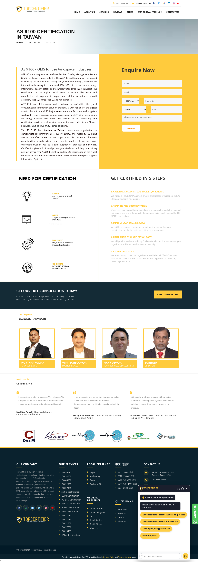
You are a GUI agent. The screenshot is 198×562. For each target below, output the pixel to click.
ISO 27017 (66, 515)
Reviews (117, 12)
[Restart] (182, 488)
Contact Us (172, 12)
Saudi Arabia (96, 520)
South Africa (96, 524)
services (104, 12)
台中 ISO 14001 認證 (127, 484)
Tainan (54, 125)
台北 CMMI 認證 (125, 472)
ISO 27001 (66, 488)
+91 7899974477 (123, 3)
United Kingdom (98, 512)
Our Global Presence (150, 12)
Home (76, 12)
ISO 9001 (65, 472)
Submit (131, 128)
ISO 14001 (66, 476)
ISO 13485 (66, 531)
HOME (20, 42)
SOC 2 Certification (70, 491)
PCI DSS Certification (71, 499)
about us (89, 12)
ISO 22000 (66, 484)
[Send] (185, 556)
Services (122, 513)
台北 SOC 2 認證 (125, 488)
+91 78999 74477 (159, 480)
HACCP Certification (70, 503)
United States (96, 508)
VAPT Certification (70, 511)
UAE (92, 516)
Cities (130, 12)
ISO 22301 (66, 523)
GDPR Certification (70, 495)
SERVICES (35, 42)
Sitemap (122, 521)
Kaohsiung (30, 125)
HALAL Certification (70, 535)
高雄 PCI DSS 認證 (126, 476)
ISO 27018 (66, 519)
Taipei (61, 125)
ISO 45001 (66, 480)
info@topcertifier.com (143, 3)
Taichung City (43, 125)
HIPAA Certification (70, 507)
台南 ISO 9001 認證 (127, 480)
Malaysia (94, 528)
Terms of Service (124, 557)
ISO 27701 (66, 527)
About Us (122, 509)
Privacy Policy (108, 557)
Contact (121, 517)
